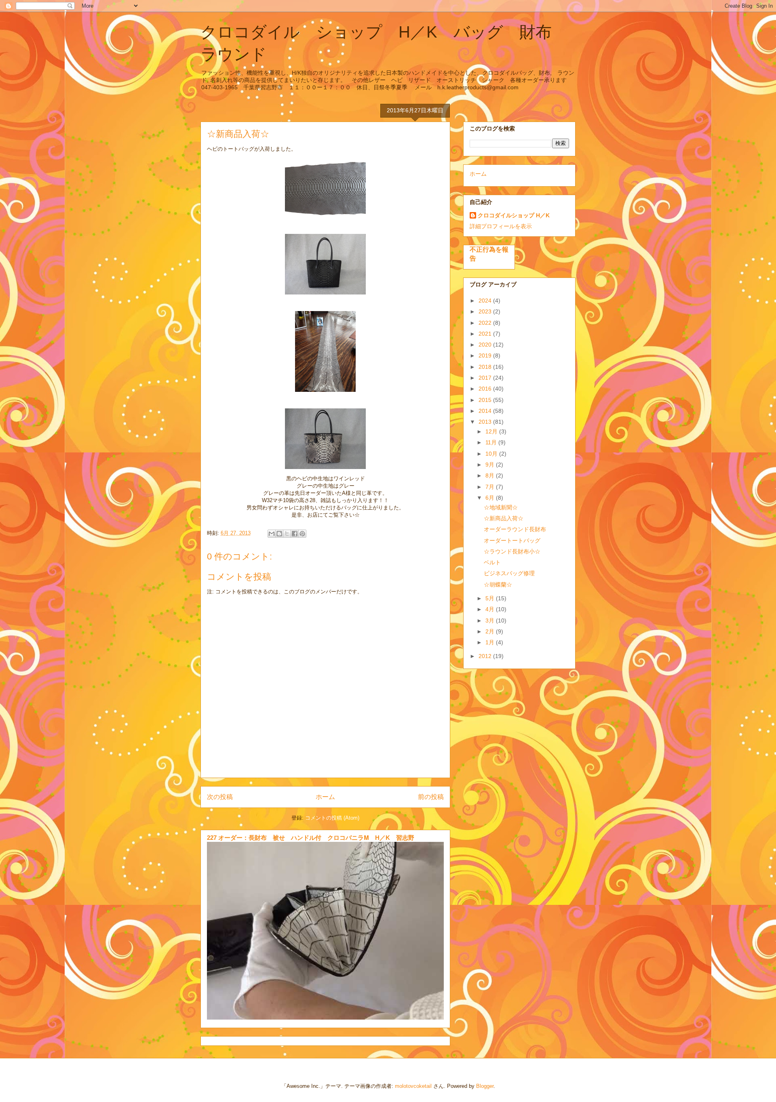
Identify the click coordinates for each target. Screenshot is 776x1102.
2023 (486, 311)
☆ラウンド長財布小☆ (512, 551)
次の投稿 (220, 796)
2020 (486, 344)
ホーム (325, 796)
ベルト (492, 562)
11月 (491, 442)
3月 (490, 620)
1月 (490, 642)
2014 (486, 411)
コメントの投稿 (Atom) (332, 818)
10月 (492, 453)
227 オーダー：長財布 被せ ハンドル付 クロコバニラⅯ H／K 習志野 (310, 837)
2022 (486, 323)
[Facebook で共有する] (295, 534)
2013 (486, 422)
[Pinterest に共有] (302, 534)
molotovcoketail (413, 1086)
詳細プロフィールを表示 (501, 226)
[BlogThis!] (279, 534)
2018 (486, 367)
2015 (486, 400)
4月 (490, 609)
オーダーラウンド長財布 (515, 529)
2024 (486, 300)
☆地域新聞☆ (501, 507)
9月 (490, 464)
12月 (492, 431)
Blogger (484, 1086)
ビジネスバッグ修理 (509, 573)
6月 (490, 497)
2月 (490, 631)
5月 (490, 598)
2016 (486, 388)
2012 (486, 656)
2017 (486, 377)
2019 (486, 355)
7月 (490, 487)
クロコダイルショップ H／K (514, 215)
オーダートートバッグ (512, 540)
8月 (490, 475)
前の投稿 (431, 796)
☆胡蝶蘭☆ (498, 584)
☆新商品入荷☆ (503, 518)
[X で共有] (287, 534)
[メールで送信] (272, 534)
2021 (486, 333)
